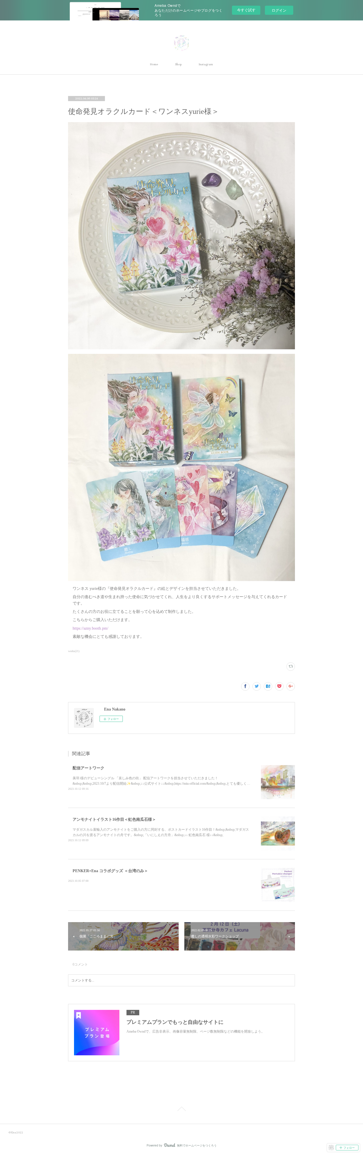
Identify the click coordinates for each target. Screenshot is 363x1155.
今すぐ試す (246, 9)
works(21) (73, 651)
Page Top (181, 1109)
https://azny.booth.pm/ (90, 628)
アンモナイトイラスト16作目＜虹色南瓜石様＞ (114, 819)
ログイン (279, 10)
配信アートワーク (88, 768)
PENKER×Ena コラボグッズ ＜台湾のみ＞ (110, 871)
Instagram (206, 64)
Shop (178, 64)
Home (154, 64)
